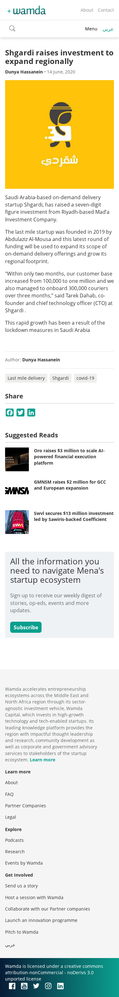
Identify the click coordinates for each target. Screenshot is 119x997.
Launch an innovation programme (41, 920)
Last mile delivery (26, 378)
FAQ (9, 794)
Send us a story (21, 886)
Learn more (42, 760)
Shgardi (60, 378)
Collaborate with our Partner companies (47, 909)
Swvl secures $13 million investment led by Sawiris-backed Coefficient (74, 516)
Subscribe (26, 627)
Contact (106, 10)
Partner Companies (25, 806)
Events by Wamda (24, 863)
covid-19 (85, 378)
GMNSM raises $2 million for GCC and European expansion (70, 485)
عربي (108, 28)
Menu (91, 29)
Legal (10, 817)
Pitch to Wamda (21, 932)
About (87, 10)
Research (15, 851)
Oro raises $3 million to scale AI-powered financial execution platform (69, 457)
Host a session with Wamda (34, 897)
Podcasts (14, 840)
